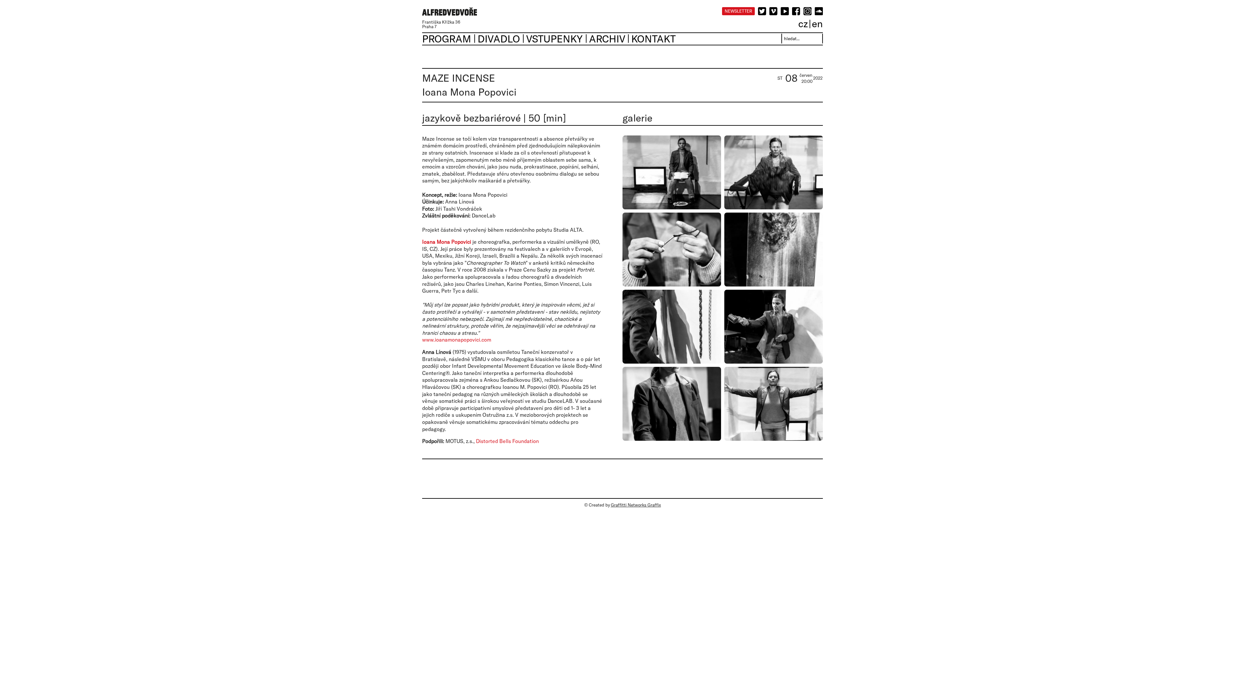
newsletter (738, 11)
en (817, 23)
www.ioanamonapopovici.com (456, 339)
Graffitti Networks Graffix (636, 505)
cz (803, 23)
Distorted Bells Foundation (507, 441)
